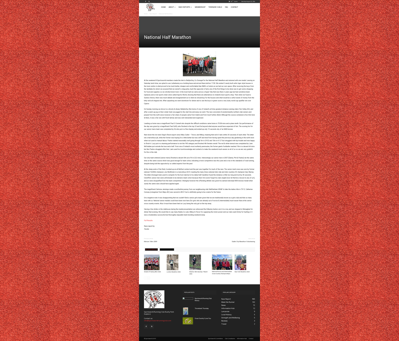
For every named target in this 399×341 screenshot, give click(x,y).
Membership (200, 7)
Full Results (148, 220)
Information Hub (242, 338)
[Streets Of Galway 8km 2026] (154, 262)
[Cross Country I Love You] (188, 320)
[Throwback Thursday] (185, 311)
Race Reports (184, 7)
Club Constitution (230, 338)
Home (163, 7)
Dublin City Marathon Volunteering (243, 241)
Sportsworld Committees (215, 338)
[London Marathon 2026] (177, 262)
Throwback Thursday (202, 308)
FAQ (226, 7)
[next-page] (148, 278)
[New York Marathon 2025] (245, 262)
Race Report (153, 14)
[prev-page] (145, 278)
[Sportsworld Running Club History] (188, 299)
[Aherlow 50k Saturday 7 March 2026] (199, 262)
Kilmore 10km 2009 (150, 241)
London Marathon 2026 (174, 272)
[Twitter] (149, 1)
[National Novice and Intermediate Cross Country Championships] (222, 262)
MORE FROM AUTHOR (167, 249)
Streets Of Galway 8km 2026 (152, 272)
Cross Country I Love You (203, 318)
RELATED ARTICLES (151, 249)
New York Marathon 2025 (242, 272)
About (171, 7)
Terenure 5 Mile (215, 7)
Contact (234, 7)
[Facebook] (145, 1)
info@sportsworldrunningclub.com (157, 320)
